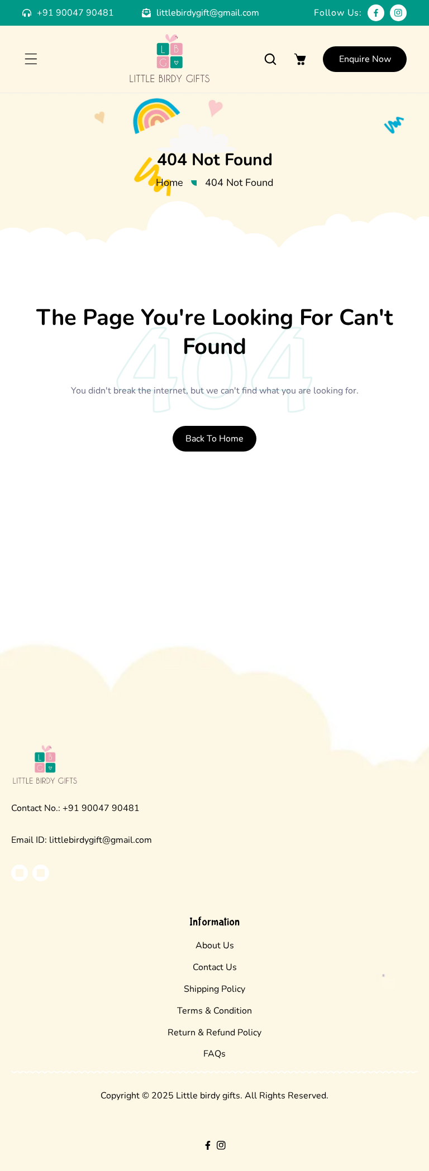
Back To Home (214, 439)
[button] (30, 59)
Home (169, 182)
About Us (215, 945)
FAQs (214, 1054)
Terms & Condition (214, 1011)
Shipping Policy (214, 989)
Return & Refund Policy (214, 1032)
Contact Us (215, 967)
